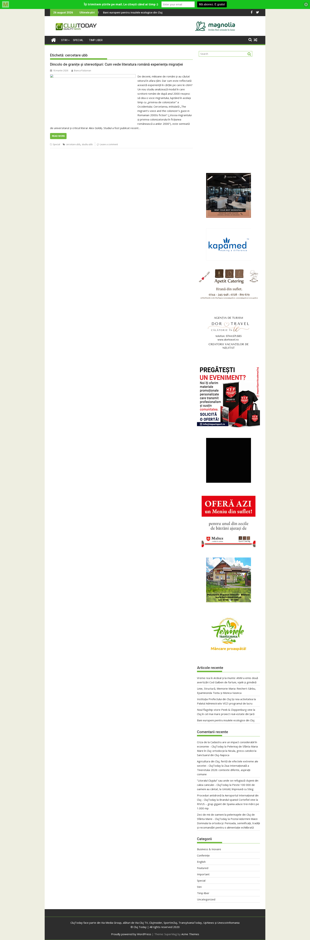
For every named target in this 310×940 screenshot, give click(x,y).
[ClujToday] (53, 39)
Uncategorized (206, 899)
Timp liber (96, 40)
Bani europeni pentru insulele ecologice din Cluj (225, 720)
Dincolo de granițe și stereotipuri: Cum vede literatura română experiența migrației (116, 64)
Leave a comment (109, 144)
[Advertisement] (228, 96)
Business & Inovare (209, 849)
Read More (58, 136)
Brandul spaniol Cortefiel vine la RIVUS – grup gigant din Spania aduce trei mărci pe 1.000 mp (228, 804)
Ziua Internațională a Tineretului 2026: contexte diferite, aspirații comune (223, 770)
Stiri (64, 40)
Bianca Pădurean (82, 70)
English (201, 861)
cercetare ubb (73, 144)
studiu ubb (87, 144)
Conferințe (203, 855)
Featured (202, 868)
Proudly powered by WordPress (131, 934)
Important (203, 874)
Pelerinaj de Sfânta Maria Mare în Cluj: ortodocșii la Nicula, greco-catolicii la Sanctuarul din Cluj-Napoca (227, 751)
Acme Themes (190, 934)
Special (78, 40)
